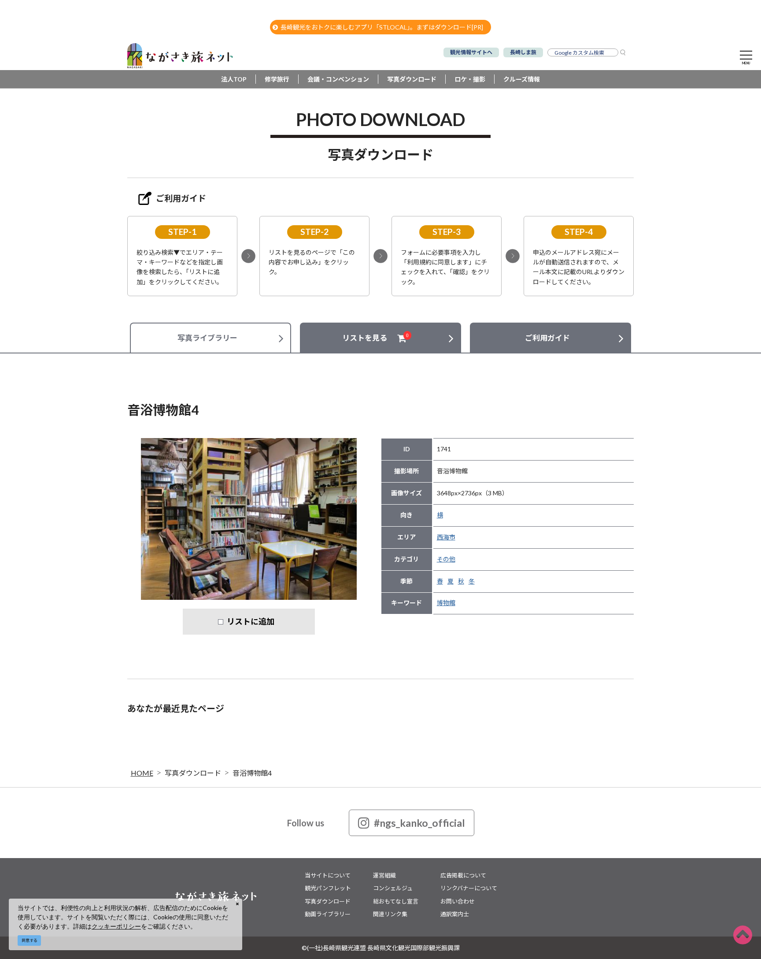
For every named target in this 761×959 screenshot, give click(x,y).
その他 (446, 559)
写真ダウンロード (411, 79)
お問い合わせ (457, 901)
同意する (29, 940)
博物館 (446, 602)
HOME (142, 773)
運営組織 (384, 875)
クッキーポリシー (116, 926)
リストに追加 (250, 621)
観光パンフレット (328, 888)
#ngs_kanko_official (419, 823)
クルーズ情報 (521, 79)
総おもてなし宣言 (395, 901)
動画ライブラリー (328, 914)
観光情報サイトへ (471, 52)
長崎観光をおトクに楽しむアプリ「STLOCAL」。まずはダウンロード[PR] (382, 27)
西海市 (446, 537)
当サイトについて (328, 875)
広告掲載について (463, 875)
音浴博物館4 (252, 773)
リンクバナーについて (468, 888)
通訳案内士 (454, 914)
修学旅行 (277, 79)
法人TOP (234, 79)
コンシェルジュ (393, 888)
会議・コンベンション (338, 79)
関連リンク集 (390, 914)
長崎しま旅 (523, 52)
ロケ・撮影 (469, 79)
